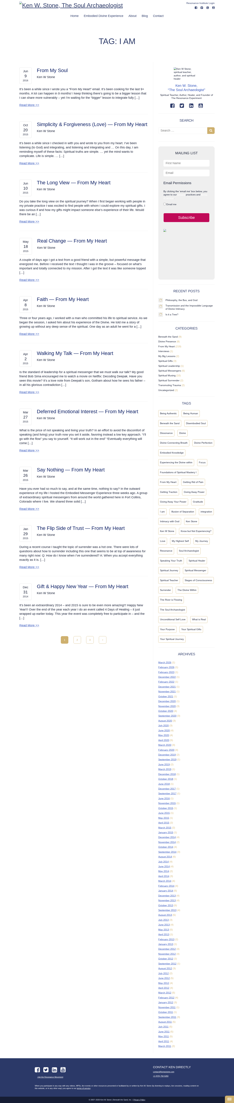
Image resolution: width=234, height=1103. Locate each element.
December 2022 (167, 677)
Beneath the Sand (168, 336)
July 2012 (163, 973)
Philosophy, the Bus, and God (181, 300)
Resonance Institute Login (200, 3)
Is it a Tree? (171, 314)
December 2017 (167, 788)
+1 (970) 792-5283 (160, 1076)
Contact (158, 16)
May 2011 (163, 1036)
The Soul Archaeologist (172, 609)
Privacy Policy (139, 1100)
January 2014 (165, 890)
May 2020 (163, 735)
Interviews (163, 351)
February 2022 (166, 681)
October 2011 (165, 1012)
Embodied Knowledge (172, 452)
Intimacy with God (169, 521)
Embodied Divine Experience (103, 16)
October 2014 (165, 847)
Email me (171, 204)
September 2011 (167, 1017)
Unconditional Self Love (173, 619)
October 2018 (165, 779)
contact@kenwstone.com (163, 1072)
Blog (145, 16)
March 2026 (164, 662)
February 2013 (166, 939)
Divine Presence (167, 341)
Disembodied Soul (196, 423)
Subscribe (186, 217)
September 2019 (167, 759)
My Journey (201, 541)
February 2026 (166, 667)
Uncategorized (166, 390)
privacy (181, 194)
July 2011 (163, 1026)
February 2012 (166, 997)
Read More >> (29, 105)
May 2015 (163, 818)
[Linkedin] (207, 7)
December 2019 (167, 754)
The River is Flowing (171, 599)
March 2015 (164, 827)
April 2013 (163, 934)
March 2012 (164, 992)
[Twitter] (182, 105)
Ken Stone (191, 521)
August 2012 (165, 968)
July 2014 (163, 861)
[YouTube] (213, 7)
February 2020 (166, 750)
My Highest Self (180, 541)
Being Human (190, 413)
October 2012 (165, 958)
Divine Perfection (203, 442)
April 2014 (163, 876)
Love (162, 541)
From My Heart (166, 346)
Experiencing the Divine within (176, 462)
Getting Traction (168, 492)
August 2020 (165, 720)
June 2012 (164, 978)
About (132, 16)
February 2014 (166, 886)
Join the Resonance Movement (50, 1077)
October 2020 (165, 711)
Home (74, 16)
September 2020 (167, 715)
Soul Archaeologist (189, 550)
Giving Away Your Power (173, 501)
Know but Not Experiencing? (196, 531)
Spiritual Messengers (169, 370)
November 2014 (167, 842)
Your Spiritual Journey (172, 639)
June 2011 (164, 1031)
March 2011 (164, 1046)
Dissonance (166, 433)
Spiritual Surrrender (169, 380)
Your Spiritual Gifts (191, 629)
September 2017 (167, 793)
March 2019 (164, 769)
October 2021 (165, 696)
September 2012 (167, 963)
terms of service (83, 1088)
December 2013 (167, 895)
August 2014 (165, 856)
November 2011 (167, 1007)
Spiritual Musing (167, 375)
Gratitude (198, 501)
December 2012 (167, 949)
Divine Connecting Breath (174, 442)
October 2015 (165, 808)
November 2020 (167, 706)
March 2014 (164, 881)
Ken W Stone (167, 531)
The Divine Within (186, 590)
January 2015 (165, 832)
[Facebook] (196, 7)
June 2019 (164, 764)
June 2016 (164, 798)
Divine (182, 433)
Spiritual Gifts (165, 361)
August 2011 (165, 1021)
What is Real (199, 619)
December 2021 (167, 686)
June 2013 (164, 924)
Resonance (166, 550)
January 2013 (165, 944)
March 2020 (164, 745)
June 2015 (164, 813)
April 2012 (163, 987)
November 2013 (167, 900)
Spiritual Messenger (195, 570)
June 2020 (164, 730)
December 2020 (167, 701)
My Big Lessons (166, 356)
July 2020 (163, 725)
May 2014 (163, 871)
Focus (202, 462)
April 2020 (163, 740)
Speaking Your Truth (171, 560)
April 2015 (163, 822)
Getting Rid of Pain (193, 482)
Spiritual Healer (197, 560)
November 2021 (167, 691)
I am (162, 511)
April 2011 (163, 1041)
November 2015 (167, 803)
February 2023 (166, 672)
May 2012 (163, 983)
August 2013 (165, 915)
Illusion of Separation (182, 511)
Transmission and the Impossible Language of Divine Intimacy (189, 307)
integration (206, 511)
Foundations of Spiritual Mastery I (178, 472)
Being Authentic (168, 413)
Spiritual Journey (169, 570)
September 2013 (167, 910)
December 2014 (167, 837)
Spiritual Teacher (169, 580)
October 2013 (165, 905)
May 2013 (163, 929)
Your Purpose (167, 629)
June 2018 (164, 784)
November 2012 (167, 954)
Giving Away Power (194, 492)
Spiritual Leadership (169, 366)
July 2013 (163, 920)
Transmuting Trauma (169, 385)
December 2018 (167, 774)
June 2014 (164, 866)
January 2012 (165, 1002)
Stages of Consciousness (198, 580)
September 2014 (167, 852)
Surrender (165, 590)
